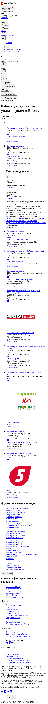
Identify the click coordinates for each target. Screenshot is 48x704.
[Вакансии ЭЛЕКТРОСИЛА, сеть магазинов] (26, 317)
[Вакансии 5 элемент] (26, 475)
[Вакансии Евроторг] (26, 401)
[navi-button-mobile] (3, 38)
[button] (3, 31)
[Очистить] (4, 64)
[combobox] (11, 59)
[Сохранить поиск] (3, 70)
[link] (5, 25)
